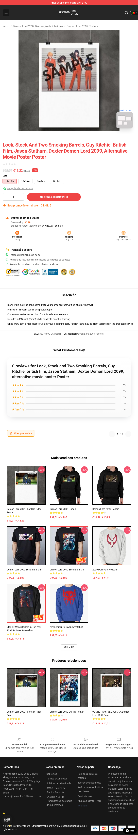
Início (6, 26)
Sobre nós (51, 774)
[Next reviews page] (128, 434)
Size (5, 176)
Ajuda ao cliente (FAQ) (89, 801)
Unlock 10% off (7, 820)
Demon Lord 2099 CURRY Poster (67, 711)
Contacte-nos (85, 796)
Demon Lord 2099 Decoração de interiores (38, 26)
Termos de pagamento (89, 782)
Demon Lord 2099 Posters (82, 26)
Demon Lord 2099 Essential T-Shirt (24, 569)
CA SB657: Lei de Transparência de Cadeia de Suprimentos (59, 800)
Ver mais (69, 647)
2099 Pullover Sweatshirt (105, 569)
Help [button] (132, 831)
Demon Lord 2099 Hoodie (63, 509)
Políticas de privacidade (58, 783)
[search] (127, 13)
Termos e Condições (56, 778)
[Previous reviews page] (112, 434)
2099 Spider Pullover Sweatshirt (66, 627)
